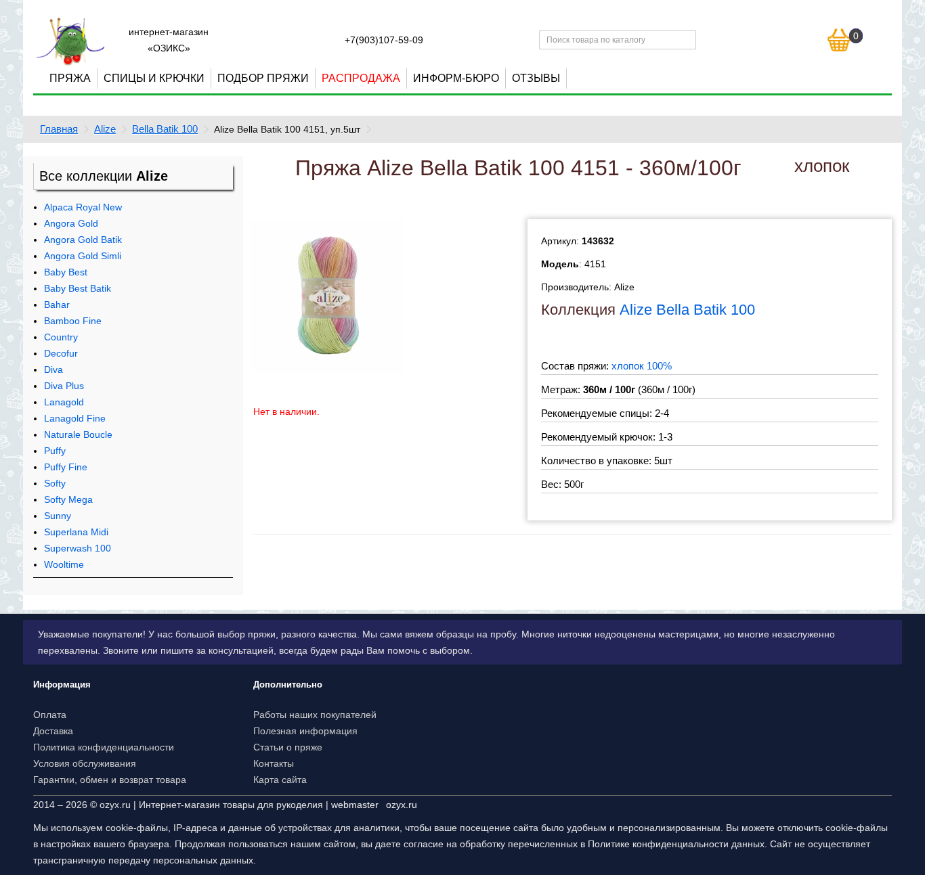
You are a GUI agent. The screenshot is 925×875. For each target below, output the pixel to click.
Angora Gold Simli (82, 255)
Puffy (55, 450)
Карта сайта (280, 779)
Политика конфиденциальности (103, 747)
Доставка (53, 730)
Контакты (273, 763)
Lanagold (64, 402)
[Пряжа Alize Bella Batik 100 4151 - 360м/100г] (327, 295)
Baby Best (65, 272)
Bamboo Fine (73, 320)
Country (61, 337)
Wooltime (64, 564)
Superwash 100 (77, 548)
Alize (105, 129)
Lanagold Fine (75, 418)
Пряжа (70, 78)
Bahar (57, 304)
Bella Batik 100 (165, 129)
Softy (55, 483)
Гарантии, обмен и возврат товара (109, 779)
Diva (53, 369)
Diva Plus (64, 385)
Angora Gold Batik (83, 239)
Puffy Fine (65, 467)
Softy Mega (68, 499)
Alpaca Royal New (83, 207)
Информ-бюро (456, 78)
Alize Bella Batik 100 (687, 309)
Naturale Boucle (78, 434)
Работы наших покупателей (315, 714)
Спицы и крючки (154, 78)
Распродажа (361, 78)
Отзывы (536, 78)
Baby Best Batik (77, 288)
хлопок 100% (641, 366)
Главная (59, 129)
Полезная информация (305, 730)
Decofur (61, 353)
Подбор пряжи (263, 78)
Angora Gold (71, 223)
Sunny (57, 515)
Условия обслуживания (84, 763)
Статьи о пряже (287, 747)
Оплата (49, 714)
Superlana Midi (76, 531)
